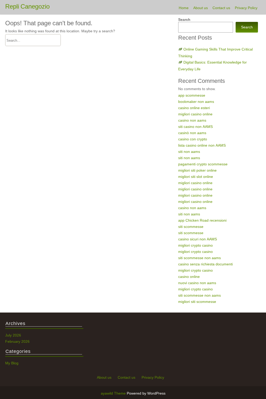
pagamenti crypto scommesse (203, 164)
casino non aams (192, 120)
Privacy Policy (246, 7)
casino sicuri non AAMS (197, 239)
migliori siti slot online (195, 176)
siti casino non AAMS (195, 126)
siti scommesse (190, 226)
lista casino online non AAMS (202, 145)
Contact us (221, 7)
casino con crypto (192, 139)
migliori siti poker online (197, 170)
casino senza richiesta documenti (205, 264)
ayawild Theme (114, 393)
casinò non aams (192, 132)
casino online (189, 276)
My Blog (11, 363)
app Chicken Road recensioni (202, 220)
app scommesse (191, 95)
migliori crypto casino (195, 245)
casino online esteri (194, 107)
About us (200, 7)
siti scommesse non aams (199, 257)
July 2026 (13, 335)
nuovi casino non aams (197, 282)
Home (184, 7)
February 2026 (17, 341)
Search (184, 19)
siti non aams (189, 151)
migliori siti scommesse (197, 301)
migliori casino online (195, 114)
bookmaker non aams (196, 101)
